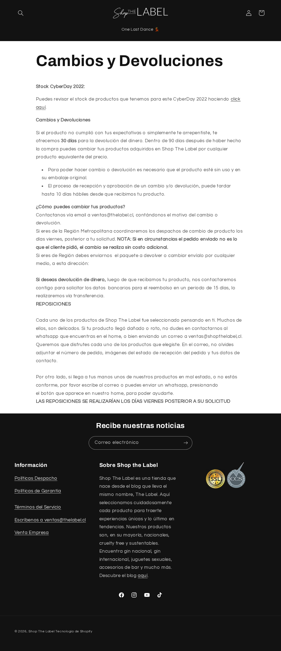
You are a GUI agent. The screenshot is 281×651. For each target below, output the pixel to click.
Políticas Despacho (36, 478)
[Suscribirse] (185, 443)
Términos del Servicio (38, 507)
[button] (21, 13)
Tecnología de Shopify (73, 631)
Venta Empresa (32, 532)
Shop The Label (41, 631)
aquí (143, 575)
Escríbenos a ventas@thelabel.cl (50, 520)
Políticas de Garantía (38, 491)
